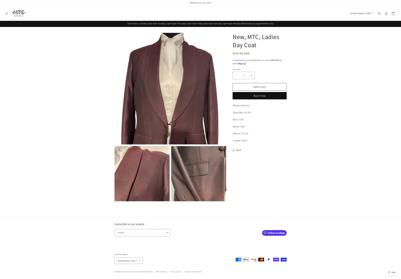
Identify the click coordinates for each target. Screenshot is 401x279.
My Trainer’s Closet (128, 272)
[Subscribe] (167, 232)
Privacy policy (176, 272)
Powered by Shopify (145, 272)
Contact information (193, 272)
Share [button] (239, 150)
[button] (6, 13)
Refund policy (161, 272)
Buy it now (260, 95)
